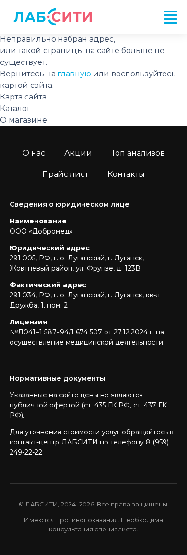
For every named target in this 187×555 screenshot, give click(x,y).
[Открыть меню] (170, 17)
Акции (78, 153)
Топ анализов (138, 153)
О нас (34, 153)
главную (74, 73)
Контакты (126, 174)
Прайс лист (65, 174)
